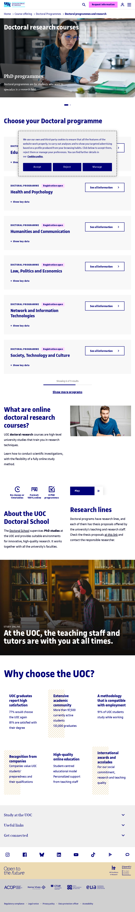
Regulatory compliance (14, 903)
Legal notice (33, 903)
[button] (66, 105)
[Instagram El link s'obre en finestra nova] (7, 854)
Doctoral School (19, 531)
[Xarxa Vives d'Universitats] (36, 887)
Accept (37, 167)
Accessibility (87, 903)
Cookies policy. (35, 156)
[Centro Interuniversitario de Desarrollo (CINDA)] (74, 887)
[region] (67, 153)
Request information (103, 4)
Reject (67, 167)
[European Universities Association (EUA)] (96, 887)
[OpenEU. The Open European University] (126, 870)
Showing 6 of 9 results (67, 381)
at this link (111, 535)
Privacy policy (49, 903)
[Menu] (129, 4)
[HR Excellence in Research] (113, 870)
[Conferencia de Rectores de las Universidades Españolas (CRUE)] (56, 887)
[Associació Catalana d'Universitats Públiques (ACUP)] (13, 887)
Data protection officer (68, 903)
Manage (97, 167)
